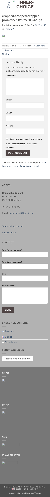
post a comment (38, 46)
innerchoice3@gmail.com (21, 213)
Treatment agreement (12, 226)
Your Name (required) (12, 250)
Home (7, 487)
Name (9, 100)
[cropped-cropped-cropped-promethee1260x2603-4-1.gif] (25, 37)
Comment (11, 75)
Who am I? (40, 487)
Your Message (8, 286)
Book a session (31, 489)
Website (9, 126)
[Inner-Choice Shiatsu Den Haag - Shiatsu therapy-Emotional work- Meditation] (25, 5)
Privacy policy (9, 232)
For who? (9, 29)
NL (9, 5)
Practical (29, 487)
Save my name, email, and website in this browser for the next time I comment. (24, 143)
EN (8, 7)
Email (9, 113)
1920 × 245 (40, 25)
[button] (3, 4)
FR (9, 2)
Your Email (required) (12, 262)
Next (5, 54)
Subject (5, 274)
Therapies (17, 487)
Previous (8, 50)
